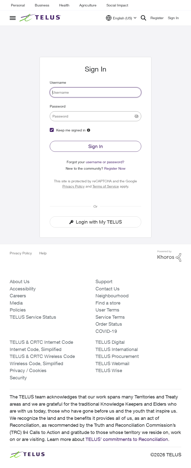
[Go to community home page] (40, 18)
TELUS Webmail (112, 363)
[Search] (143, 18)
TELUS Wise (109, 370)
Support (104, 281)
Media (16, 303)
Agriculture (87, 5)
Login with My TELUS (99, 222)
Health (64, 5)
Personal (18, 5)
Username (58, 82)
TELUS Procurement (117, 356)
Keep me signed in (71, 130)
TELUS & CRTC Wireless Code (42, 356)
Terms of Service (106, 186)
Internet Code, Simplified (35, 349)
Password (57, 106)
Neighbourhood (112, 295)
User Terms (107, 309)
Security (18, 377)
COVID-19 (106, 331)
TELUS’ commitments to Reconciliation (127, 439)
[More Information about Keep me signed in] (88, 130)
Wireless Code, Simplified (36, 363)
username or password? (105, 162)
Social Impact (117, 5)
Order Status (109, 324)
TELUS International (117, 349)
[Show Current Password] (136, 116)
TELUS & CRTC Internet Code (41, 342)
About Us (20, 281)
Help (43, 253)
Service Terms (110, 317)
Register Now (115, 168)
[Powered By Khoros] (169, 256)
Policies (18, 309)
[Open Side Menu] (12, 18)
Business (42, 5)
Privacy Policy (73, 186)
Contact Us (108, 288)
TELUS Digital (110, 342)
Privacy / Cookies (28, 370)
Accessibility (23, 288)
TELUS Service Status (33, 317)
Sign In (95, 146)
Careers (18, 295)
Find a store (108, 303)
